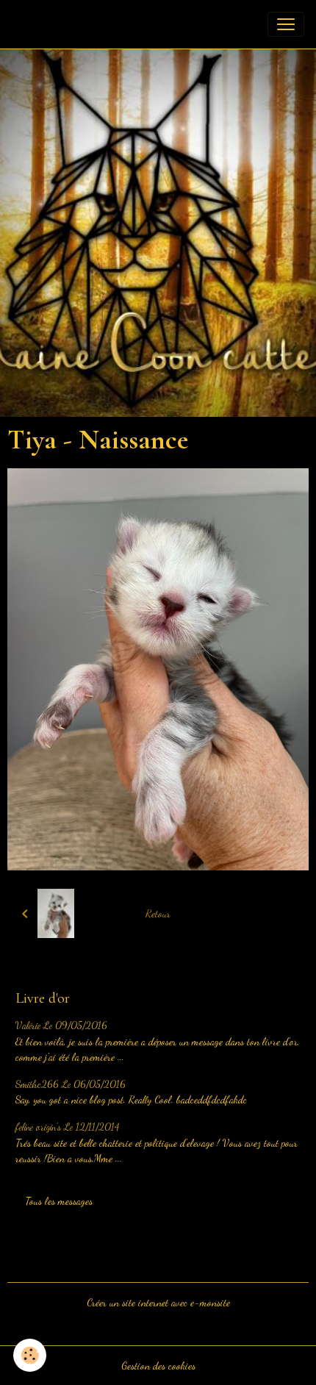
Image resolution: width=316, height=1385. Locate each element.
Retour (158, 913)
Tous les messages (59, 1201)
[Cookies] (29, 1355)
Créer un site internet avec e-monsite (158, 1302)
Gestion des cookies (158, 1365)
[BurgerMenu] (285, 24)
